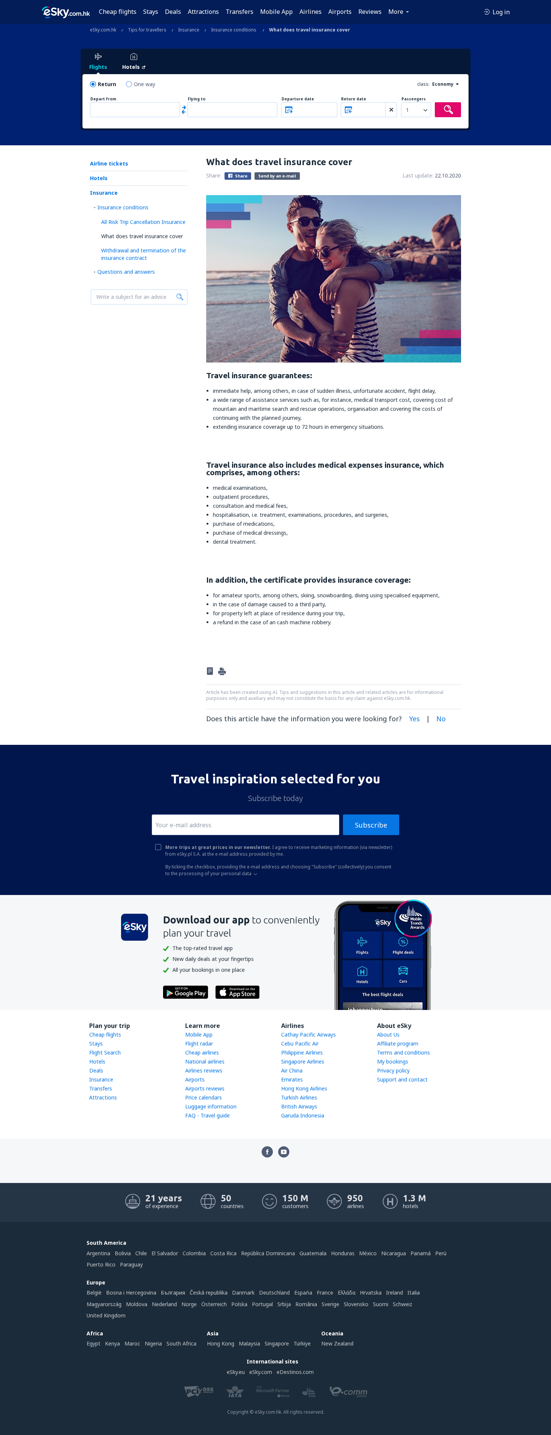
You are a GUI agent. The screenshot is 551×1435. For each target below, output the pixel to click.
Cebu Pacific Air (300, 1043)
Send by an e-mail (277, 176)
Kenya (112, 1343)
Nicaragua (393, 1253)
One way (144, 84)
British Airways (299, 1106)
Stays (150, 11)
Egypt (93, 1343)
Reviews (370, 11)
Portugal (262, 1304)
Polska (239, 1304)
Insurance (104, 192)
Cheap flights (117, 11)
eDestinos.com (295, 1371)
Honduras (343, 1253)
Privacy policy (393, 1070)
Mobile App (276, 11)
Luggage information (211, 1106)
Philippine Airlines (302, 1052)
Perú (440, 1253)
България (173, 1292)
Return (107, 84)
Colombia (194, 1253)
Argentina (98, 1253)
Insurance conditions (122, 207)
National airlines (205, 1061)
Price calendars (203, 1097)
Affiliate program (397, 1043)
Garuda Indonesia (302, 1115)
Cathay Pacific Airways (308, 1034)
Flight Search (105, 1052)
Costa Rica (223, 1253)
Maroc (132, 1343)
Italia (413, 1292)
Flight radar (199, 1043)
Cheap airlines (202, 1052)
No (441, 718)
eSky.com (260, 1371)
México (368, 1253)
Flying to (196, 99)
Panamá (420, 1253)
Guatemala (312, 1253)
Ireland (394, 1292)
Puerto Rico (101, 1264)
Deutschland (274, 1292)
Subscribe (371, 824)
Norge (189, 1304)
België (94, 1292)
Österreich (214, 1304)
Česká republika (209, 1292)
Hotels (99, 178)
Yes (414, 718)
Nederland (164, 1304)
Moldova (136, 1304)
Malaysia (249, 1343)
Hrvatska (371, 1292)
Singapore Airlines (302, 1061)
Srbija (284, 1304)
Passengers (413, 99)
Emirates (292, 1079)
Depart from (103, 99)
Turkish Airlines (299, 1097)
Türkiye (302, 1343)
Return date (353, 99)
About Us (388, 1034)
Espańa (303, 1292)
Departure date (297, 99)
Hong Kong (220, 1343)
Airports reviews (205, 1088)
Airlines (310, 11)
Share (240, 176)
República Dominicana (268, 1253)
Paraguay (131, 1264)
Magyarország (104, 1304)
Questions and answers (126, 271)
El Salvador (164, 1253)
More (395, 11)
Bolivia (123, 1253)
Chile (141, 1253)
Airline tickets (109, 163)
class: (423, 84)
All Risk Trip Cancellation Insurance (143, 221)
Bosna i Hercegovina (131, 1292)
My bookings (392, 1061)
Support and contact (402, 1079)
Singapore (277, 1343)
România (306, 1304)
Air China (291, 1070)
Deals (173, 11)
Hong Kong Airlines (304, 1088)
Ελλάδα (346, 1292)
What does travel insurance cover (142, 236)
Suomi (380, 1304)
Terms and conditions (403, 1052)
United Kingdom (106, 1315)
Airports (340, 11)
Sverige (330, 1304)
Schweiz (402, 1304)
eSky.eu (236, 1371)
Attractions (203, 11)
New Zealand (337, 1343)
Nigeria (153, 1343)
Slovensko (356, 1304)
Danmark (243, 1292)
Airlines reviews (203, 1070)
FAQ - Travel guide (207, 1115)
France (325, 1292)
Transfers (239, 11)
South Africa (181, 1343)
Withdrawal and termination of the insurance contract (143, 254)
